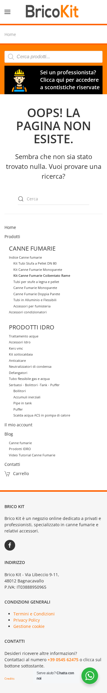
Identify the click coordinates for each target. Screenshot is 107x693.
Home (10, 227)
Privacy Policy (26, 620)
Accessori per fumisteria (32, 306)
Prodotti (12, 236)
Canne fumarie (20, 443)
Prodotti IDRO (20, 449)
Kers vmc (16, 348)
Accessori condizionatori (28, 312)
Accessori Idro (20, 342)
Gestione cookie (29, 626)
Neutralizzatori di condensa (30, 366)
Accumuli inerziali (26, 397)
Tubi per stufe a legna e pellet (36, 281)
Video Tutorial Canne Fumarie (32, 455)
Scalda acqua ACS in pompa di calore (41, 415)
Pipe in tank (22, 403)
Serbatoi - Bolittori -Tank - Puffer (34, 385)
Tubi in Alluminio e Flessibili (34, 300)
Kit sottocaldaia (21, 354)
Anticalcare (17, 360)
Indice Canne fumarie (25, 257)
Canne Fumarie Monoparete (35, 287)
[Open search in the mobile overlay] (53, 57)
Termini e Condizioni (34, 614)
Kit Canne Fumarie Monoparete (37, 269)
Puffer (18, 409)
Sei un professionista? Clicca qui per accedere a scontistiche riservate (70, 80)
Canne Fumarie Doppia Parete (36, 294)
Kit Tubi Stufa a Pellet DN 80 (34, 263)
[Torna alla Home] (53, 12)
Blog (8, 434)
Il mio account (18, 425)
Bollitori (19, 391)
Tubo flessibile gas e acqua (29, 378)
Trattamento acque (23, 336)
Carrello (21, 473)
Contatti (12, 464)
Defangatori (18, 372)
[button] (7, 12)
